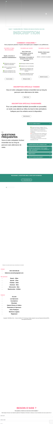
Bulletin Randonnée (26, 116)
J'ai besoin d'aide (26, 169)
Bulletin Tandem (26, 97)
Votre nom (3, 415)
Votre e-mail (3, 419)
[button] (46, 14)
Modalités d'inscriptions (44, 76)
